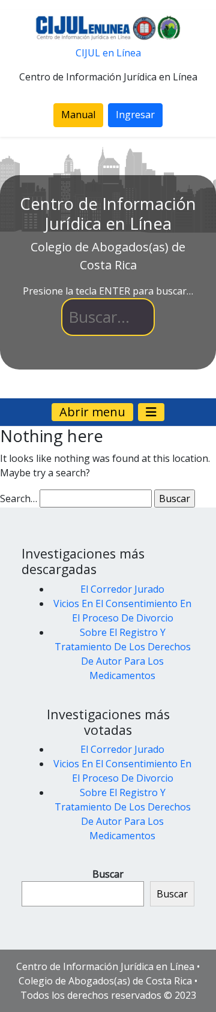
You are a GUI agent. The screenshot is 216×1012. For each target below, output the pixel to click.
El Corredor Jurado (122, 589)
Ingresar (135, 114)
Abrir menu (92, 412)
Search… (18, 498)
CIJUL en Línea (108, 52)
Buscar (108, 874)
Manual (78, 114)
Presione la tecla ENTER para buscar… (108, 291)
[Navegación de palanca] (151, 412)
